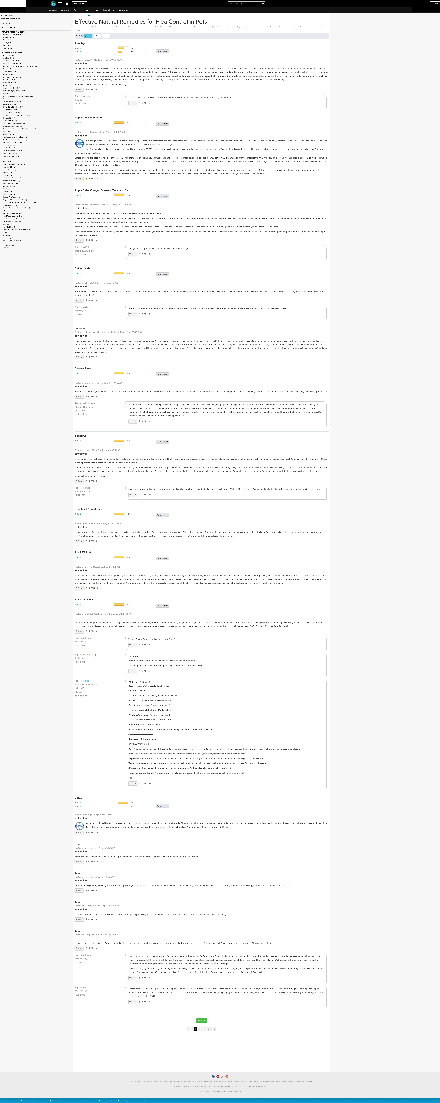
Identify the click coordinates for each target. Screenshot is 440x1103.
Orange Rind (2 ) (9, 194)
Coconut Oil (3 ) (9, 118)
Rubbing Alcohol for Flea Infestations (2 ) (18, 208)
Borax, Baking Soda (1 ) (11, 88)
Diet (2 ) (6, 132)
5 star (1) (78, 122)
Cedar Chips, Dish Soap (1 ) (13, 107)
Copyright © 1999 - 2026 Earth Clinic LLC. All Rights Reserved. (220, 1091)
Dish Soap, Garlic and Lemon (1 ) (15, 140)
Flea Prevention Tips (10, 153)
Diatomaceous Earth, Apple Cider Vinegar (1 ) (19, 129)
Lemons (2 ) (7, 173)
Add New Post (79, 4)
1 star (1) (78, 806)
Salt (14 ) (6, 211)
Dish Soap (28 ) (9, 37)
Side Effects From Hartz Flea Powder (16, 219)
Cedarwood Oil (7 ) (10, 110)
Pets (75, 10)
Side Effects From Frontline (12, 216)
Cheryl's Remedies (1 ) (11, 113)
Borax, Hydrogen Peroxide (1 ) (14, 91)
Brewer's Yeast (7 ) (10, 104)
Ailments (65, 10)
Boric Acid (6, 93)
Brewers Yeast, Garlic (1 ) (12, 102)
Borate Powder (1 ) (10, 82)
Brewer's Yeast (8, 99)
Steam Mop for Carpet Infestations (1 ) (16, 230)
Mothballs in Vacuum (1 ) (12, 178)
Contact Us (123, 10)
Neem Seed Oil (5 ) (10, 183)
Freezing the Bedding (10, 159)
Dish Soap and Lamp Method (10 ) (15, 137)
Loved (106, 36)
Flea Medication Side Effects (13, 151)
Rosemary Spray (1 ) (10, 205)
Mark (87, 681)
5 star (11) (78, 48)
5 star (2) (78, 273)
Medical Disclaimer (224, 1086)
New (98, 36)
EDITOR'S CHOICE (8, 28)
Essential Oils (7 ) (9, 145)
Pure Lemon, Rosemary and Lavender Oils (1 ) (19, 202)
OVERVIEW (6, 23)
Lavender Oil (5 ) (9, 167)
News (95, 10)
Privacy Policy (252, 1086)
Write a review (162, 51)
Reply (79, 89)
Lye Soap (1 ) (8, 175)
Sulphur (5, 232)
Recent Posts (108, 10)
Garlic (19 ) (7, 40)
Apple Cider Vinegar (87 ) (12, 34)
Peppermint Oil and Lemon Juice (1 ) (16, 200)
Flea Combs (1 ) (9, 148)
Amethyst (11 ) (8, 58)
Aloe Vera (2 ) (8, 55)
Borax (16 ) (7, 43)
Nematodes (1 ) (9, 186)
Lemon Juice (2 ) (9, 170)
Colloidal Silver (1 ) (10, 121)
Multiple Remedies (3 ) (11, 181)
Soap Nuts (6, 224)
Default (89, 36)
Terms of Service (238, 1086)
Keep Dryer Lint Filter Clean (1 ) (14, 164)
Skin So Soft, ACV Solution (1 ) (14, 222)
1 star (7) (78, 51)
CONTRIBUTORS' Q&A (10, 245)
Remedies (52, 10)
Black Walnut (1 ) (9, 80)
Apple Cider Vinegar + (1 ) (12, 63)
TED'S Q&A (6, 247)
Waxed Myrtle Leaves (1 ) (12, 241)
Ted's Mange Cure (9, 238)
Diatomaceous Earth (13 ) (12, 126)
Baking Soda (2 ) (9, 69)
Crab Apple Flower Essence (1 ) (14, 123)
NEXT (201, 1020)
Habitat (85, 10)
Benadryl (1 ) (8, 74)
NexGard (6, 189)
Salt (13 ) (6, 45)
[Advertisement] (94, 1053)
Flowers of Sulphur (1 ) (11, 156)
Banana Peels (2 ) (9, 72)
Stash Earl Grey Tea (9, 227)
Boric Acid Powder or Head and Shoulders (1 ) (19, 96)
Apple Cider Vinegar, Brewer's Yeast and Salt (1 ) (20, 66)
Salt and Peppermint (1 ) (12, 213)
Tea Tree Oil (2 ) (9, 235)
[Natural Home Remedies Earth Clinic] (53, 4)
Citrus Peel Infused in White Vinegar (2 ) (17, 115)
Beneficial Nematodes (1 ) (12, 77)
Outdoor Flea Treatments (11, 197)
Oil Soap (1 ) (7, 192)
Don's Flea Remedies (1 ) (12, 143)
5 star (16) (78, 803)
